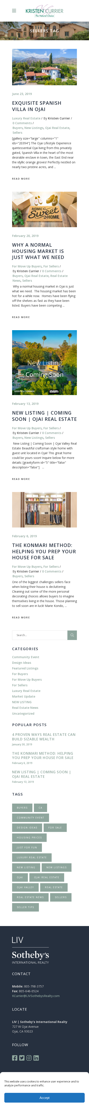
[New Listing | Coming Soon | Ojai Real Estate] (44, 362)
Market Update (23, 696)
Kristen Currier (59, 118)
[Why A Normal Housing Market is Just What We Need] (44, 209)
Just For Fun (27, 847)
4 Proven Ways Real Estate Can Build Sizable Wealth (44, 736)
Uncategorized (23, 713)
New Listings (33, 128)
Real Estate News (25, 708)
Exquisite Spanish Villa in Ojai (37, 106)
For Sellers (51, 266)
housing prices (29, 837)
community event (30, 817)
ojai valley (25, 887)
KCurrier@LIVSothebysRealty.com (36, 996)
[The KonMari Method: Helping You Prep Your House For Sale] (44, 509)
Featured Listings (25, 668)
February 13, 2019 (25, 404)
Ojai (20, 877)
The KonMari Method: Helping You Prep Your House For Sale (44, 551)
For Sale (55, 827)
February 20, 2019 (25, 236)
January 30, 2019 (22, 744)
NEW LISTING (22, 702)
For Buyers (20, 674)
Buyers (18, 128)
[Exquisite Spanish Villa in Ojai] (44, 67)
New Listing (26, 867)
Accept (44, 1098)
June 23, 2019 (22, 94)
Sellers (17, 132)
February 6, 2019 (24, 536)
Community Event (25, 657)
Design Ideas (21, 663)
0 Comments (22, 123)
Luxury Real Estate (26, 118)
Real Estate (54, 887)
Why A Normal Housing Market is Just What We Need (38, 250)
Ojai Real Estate (57, 128)
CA (40, 807)
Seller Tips (25, 907)
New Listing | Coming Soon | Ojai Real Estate (44, 415)
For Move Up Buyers (27, 266)
